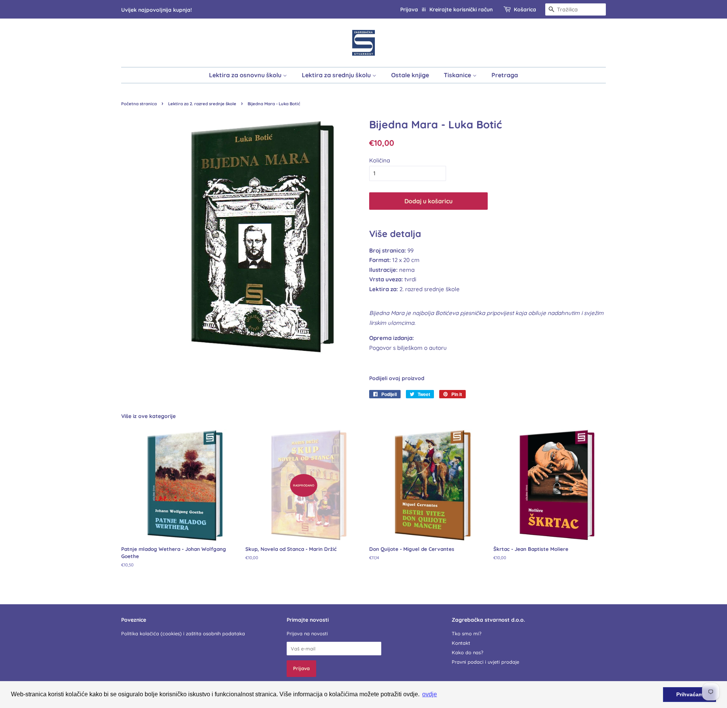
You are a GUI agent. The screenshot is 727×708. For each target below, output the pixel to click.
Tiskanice (458, 75)
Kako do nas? (467, 652)
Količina (379, 160)
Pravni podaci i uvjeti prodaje (485, 662)
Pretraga (504, 75)
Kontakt (461, 643)
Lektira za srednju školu (337, 75)
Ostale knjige (410, 75)
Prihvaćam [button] (689, 694)
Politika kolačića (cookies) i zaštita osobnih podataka (183, 633)
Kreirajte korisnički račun (461, 9)
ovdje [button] (429, 694)
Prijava (409, 9)
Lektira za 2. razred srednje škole (202, 103)
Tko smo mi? (466, 633)
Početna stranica (139, 103)
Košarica (525, 9)
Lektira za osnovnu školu (246, 75)
